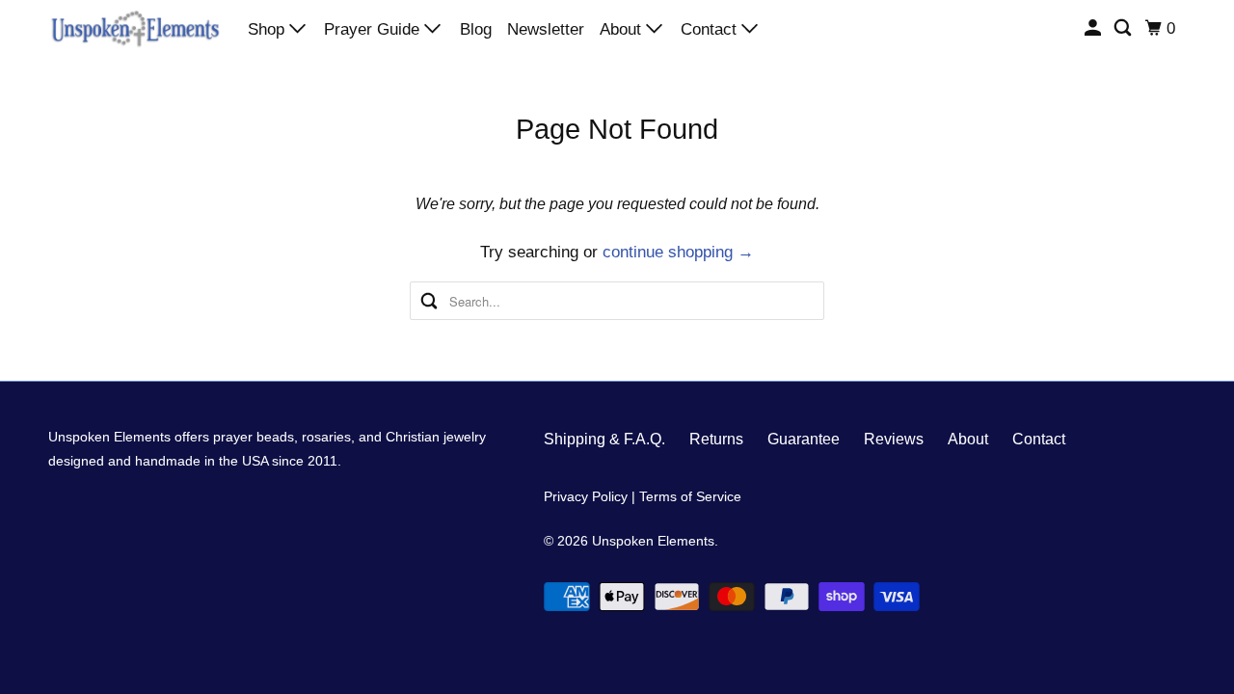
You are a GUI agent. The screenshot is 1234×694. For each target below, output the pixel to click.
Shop (268, 29)
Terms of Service (690, 496)
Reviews (894, 439)
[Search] (1124, 28)
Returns (716, 439)
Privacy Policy (586, 496)
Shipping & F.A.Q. (604, 439)
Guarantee (803, 439)
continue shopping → (678, 252)
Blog (476, 29)
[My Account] (1094, 28)
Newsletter (545, 29)
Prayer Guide (374, 29)
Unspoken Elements (653, 540)
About (623, 29)
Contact (711, 29)
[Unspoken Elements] (135, 28)
